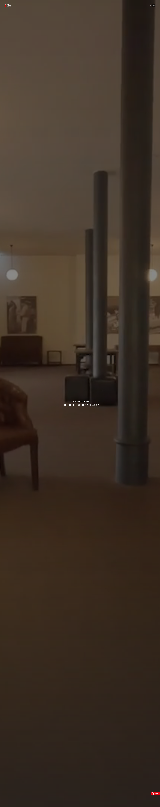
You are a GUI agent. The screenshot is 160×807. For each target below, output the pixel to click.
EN (150, 5)
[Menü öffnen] (153, 5)
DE (148, 5)
